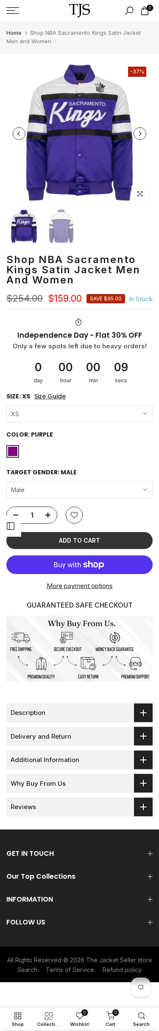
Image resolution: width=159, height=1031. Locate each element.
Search (27, 969)
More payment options (80, 586)
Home (14, 32)
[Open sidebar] (10, 526)
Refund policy (122, 969)
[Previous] (19, 133)
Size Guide (50, 396)
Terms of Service (70, 969)
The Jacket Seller (111, 960)
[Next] (140, 133)
